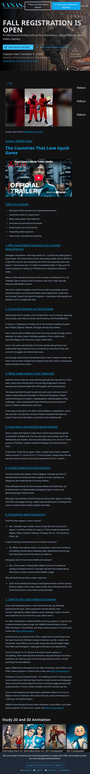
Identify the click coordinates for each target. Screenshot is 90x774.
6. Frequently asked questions (25, 514)
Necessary (27, 770)
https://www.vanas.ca (25, 631)
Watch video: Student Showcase (54, 47)
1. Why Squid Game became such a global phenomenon (32, 247)
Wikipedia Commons (33, 131)
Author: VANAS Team (18, 141)
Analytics (39, 770)
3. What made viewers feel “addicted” (29, 373)
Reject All (59, 765)
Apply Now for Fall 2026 (18, 47)
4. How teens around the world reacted (31, 427)
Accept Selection (45, 765)
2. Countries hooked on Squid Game (29, 309)
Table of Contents (17, 204)
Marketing (65, 770)
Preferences (52, 770)
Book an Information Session (38, 6)
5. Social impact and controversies (28, 468)
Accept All (31, 765)
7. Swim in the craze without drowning (30, 599)
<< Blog (9, 83)
